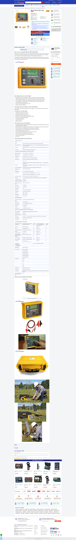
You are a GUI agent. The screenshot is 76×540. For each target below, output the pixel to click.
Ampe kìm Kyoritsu (40, 510)
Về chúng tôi (36, 527)
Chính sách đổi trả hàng (44, 531)
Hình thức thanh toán (44, 528)
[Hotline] (1, 535)
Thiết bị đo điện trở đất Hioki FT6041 (19, 485)
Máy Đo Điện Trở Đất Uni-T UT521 (18, 471)
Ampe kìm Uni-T (51, 510)
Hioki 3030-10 (36, 513)
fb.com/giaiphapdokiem (21, 534)
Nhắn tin (35, 40)
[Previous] (15, 17)
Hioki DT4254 (45, 513)
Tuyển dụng (35, 528)
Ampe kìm (17, 509)
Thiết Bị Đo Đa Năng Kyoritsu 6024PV (57, 485)
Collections (22, 8)
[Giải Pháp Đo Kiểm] (19, 3)
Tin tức (35, 534)
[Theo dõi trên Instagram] (52, 528)
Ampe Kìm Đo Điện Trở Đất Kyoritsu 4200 (28, 471)
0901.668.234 (55, 0)
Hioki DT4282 (40, 513)
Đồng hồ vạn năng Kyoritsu (40, 509)
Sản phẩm (19, 8)
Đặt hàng (34, 34)
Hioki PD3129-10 (18, 513)
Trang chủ (15, 8)
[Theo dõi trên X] (53, 528)
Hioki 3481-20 (58, 513)
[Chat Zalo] (1, 537)
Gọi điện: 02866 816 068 (57, 77)
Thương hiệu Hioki (21, 509)
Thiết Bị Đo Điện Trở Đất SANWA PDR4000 (56, 471)
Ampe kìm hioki (25, 510)
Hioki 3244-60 (22, 513)
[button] (59, 2)
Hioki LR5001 (27, 513)
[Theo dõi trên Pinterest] (55, 528)
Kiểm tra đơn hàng (59, 0)
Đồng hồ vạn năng (30, 510)
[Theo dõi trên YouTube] (58, 528)
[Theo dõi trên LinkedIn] (56, 528)
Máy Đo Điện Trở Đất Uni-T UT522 (28, 485)
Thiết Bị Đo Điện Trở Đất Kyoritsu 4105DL (46, 471)
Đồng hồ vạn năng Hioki (33, 509)
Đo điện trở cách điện (56, 510)
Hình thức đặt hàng (43, 527)
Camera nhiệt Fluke (47, 509)
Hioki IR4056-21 (54, 513)
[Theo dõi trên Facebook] (50, 528)
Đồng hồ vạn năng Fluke (54, 509)
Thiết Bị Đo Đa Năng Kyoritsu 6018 (38, 485)
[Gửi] (42, 2)
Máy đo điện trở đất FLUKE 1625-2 (40, 8)
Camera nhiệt (35, 510)
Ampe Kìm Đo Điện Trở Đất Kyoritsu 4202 (47, 485)
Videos (35, 531)
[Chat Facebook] (1, 538)
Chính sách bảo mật (43, 534)
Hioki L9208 (49, 513)
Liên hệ (44, 6)
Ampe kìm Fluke (27, 509)
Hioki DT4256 (31, 513)
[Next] (28, 17)
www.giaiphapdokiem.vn (21, 533)
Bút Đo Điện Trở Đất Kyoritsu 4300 (38, 471)
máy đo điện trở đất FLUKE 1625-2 (30, 52)
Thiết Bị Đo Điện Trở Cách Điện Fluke (30, 8)
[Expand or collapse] (42, 49)
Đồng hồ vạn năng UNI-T (19, 510)
